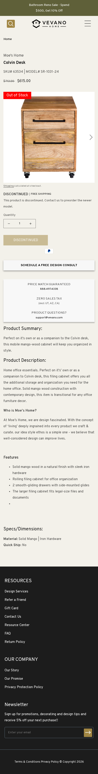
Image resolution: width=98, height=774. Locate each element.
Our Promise (14, 679)
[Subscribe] (88, 733)
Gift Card (11, 608)
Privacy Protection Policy (24, 687)
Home (7, 39)
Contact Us (13, 617)
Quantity (9, 215)
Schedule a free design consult (49, 265)
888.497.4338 (49, 289)
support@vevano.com (49, 318)
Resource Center (17, 625)
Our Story (12, 670)
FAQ (8, 634)
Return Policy (15, 642)
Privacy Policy (50, 762)
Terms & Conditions (27, 762)
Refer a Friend (15, 600)
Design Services (16, 591)
